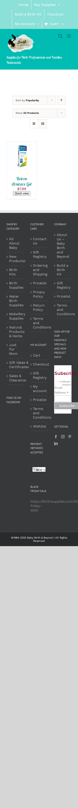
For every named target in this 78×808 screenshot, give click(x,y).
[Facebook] (56, 436)
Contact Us (39, 241)
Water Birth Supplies (16, 300)
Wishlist (39, 426)
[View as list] (42, 124)
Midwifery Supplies (17, 316)
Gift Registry (39, 254)
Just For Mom (13, 349)
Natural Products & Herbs (16, 331)
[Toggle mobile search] (60, 36)
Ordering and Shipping (39, 269)
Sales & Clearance (17, 378)
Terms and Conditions (39, 322)
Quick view (22, 193)
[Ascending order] (61, 100)
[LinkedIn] (56, 443)
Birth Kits (13, 272)
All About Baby (14, 243)
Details (15, 162)
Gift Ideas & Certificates (19, 364)
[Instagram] (63, 436)
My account (39, 388)
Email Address (61, 390)
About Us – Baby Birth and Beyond (63, 246)
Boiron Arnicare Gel (22, 181)
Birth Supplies (16, 285)
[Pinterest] (70, 436)
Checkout (39, 364)
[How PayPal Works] (39, 469)
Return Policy (39, 307)
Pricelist (39, 283)
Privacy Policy (39, 294)
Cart (36, 355)
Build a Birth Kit (62, 269)
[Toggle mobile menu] (69, 36)
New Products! (17, 258)
